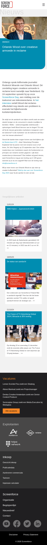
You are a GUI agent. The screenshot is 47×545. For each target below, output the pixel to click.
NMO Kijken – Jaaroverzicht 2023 (18, 207)
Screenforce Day (10, 97)
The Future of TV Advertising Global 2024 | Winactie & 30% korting (22, 313)
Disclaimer (13, 535)
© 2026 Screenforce (23, 541)
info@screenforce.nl (9, 163)
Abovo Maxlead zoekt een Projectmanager (20, 389)
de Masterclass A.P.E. (10, 142)
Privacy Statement (30, 535)
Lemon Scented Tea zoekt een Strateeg (19, 384)
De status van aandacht (14, 260)
